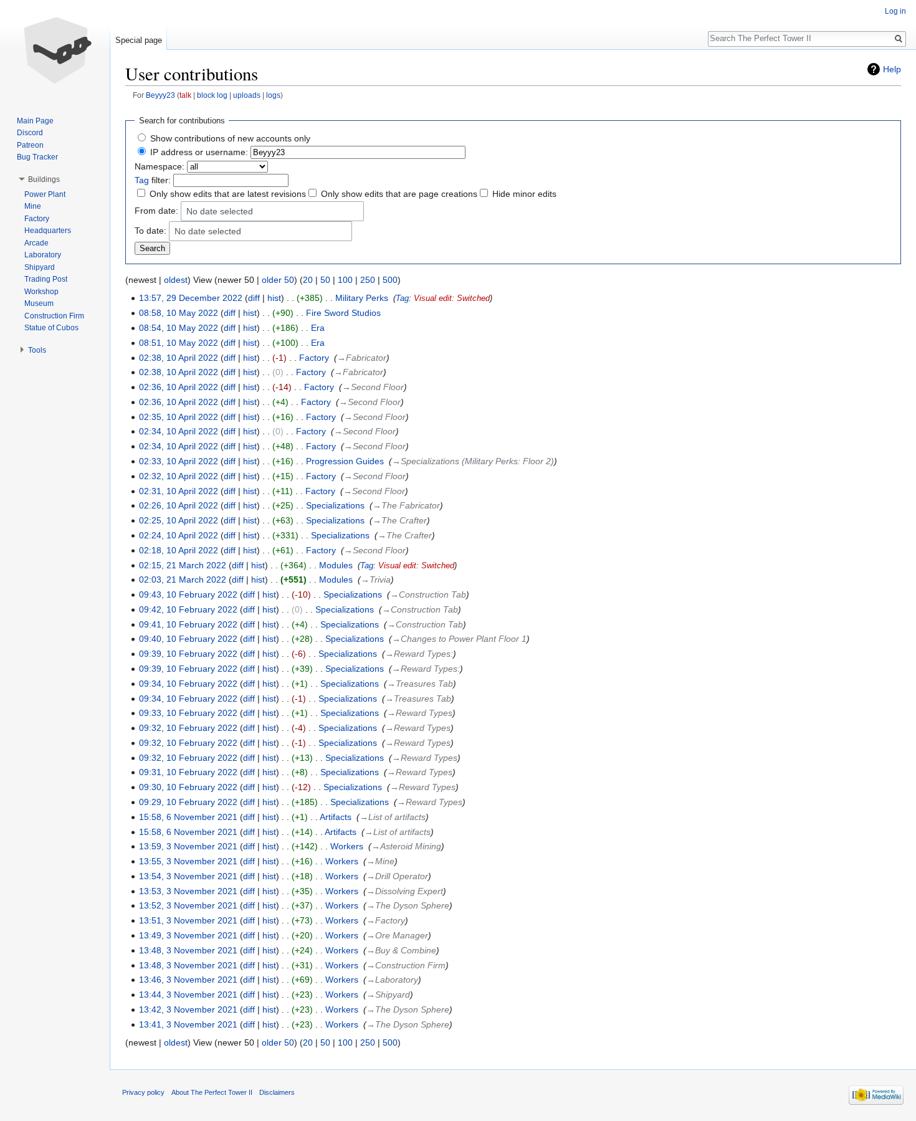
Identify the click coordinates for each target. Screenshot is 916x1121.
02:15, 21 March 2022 (182, 565)
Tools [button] (37, 350)
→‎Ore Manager (397, 935)
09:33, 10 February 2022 (188, 713)
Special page (138, 40)
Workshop (41, 291)
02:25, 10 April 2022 (178, 520)
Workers (346, 846)
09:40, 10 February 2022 (188, 639)
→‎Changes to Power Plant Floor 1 (459, 639)
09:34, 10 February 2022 (188, 684)
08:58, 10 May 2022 (178, 313)
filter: (153, 180)
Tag (142, 180)
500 (390, 280)
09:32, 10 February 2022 (188, 728)
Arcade (36, 243)
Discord (30, 132)
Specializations (335, 505)
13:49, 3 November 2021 (188, 935)
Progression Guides (345, 461)
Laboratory (42, 254)
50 (325, 280)
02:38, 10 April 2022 (178, 358)
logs (273, 95)
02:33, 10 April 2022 (178, 461)
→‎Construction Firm (406, 965)
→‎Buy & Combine (401, 950)
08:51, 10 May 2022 (178, 343)
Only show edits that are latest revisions (228, 194)
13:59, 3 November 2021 (188, 846)
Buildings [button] (44, 179)
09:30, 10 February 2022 (188, 787)
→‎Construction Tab (428, 594)
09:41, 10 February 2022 (188, 624)
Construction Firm (54, 316)
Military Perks (361, 298)
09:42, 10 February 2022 (188, 609)
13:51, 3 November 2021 (188, 920)
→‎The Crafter (400, 520)
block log (212, 95)
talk (185, 95)
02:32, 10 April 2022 (178, 476)
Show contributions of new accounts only (230, 138)
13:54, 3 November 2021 (188, 876)
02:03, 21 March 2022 (182, 579)
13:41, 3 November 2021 (188, 1024)
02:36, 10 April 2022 (178, 387)
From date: (156, 210)
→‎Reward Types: (419, 654)
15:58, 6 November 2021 (188, 817)
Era (318, 328)
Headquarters (47, 230)
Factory (314, 358)
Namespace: (159, 166)
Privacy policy (143, 1092)
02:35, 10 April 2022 (178, 417)
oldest (176, 280)
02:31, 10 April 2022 (178, 491)
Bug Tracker (37, 157)
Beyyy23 (160, 95)
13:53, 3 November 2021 (188, 891)
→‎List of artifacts (393, 817)
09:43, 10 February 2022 (188, 594)
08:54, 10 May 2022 (178, 328)
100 (345, 280)
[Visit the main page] (55, 50)
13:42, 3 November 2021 (188, 1009)
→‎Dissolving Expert (404, 891)
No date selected (219, 211)
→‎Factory (385, 920)
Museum (39, 303)
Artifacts (335, 817)
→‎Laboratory (392, 980)
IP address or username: (199, 152)
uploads (246, 95)
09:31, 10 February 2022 (188, 772)
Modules (336, 565)
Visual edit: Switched (452, 298)
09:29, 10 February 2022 (188, 802)
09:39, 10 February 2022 (188, 654)
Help (892, 69)
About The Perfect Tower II (211, 1092)
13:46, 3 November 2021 (188, 980)
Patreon (30, 145)
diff (254, 298)
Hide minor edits (524, 194)
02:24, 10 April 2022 (178, 535)
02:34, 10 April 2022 (178, 431)
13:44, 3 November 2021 (188, 994)
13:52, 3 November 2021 (188, 905)
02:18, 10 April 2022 (178, 550)
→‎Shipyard (388, 994)
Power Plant (44, 194)
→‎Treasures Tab (420, 684)
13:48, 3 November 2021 (188, 950)
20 (308, 280)
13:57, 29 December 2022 (190, 298)
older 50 (278, 280)
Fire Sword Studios (343, 313)
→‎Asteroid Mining (406, 846)
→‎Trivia (376, 579)
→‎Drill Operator (397, 876)
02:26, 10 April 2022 (178, 505)
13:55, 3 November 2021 (188, 861)
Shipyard (39, 267)
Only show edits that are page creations (399, 194)
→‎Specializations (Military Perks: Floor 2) (473, 461)
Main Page (35, 121)
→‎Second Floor (373, 387)
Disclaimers (277, 1092)
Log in (895, 11)
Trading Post (45, 279)
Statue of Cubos (51, 327)
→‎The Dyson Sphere (407, 905)
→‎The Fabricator (406, 505)
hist (274, 298)
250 (367, 280)
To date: (150, 230)
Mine (32, 206)
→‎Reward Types (419, 713)
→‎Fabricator (361, 358)
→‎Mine (380, 861)
